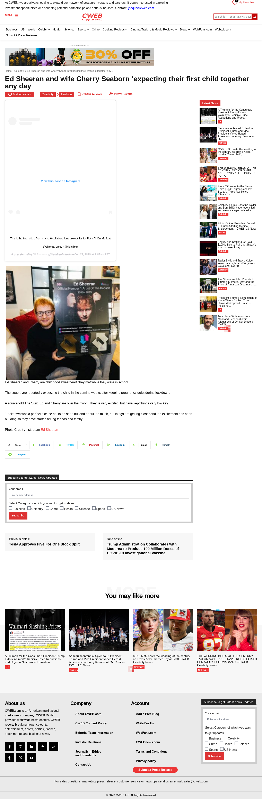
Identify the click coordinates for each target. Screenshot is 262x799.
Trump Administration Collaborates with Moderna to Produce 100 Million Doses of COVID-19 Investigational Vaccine (143, 548)
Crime (54, 509)
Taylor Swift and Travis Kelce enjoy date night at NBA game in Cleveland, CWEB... (237, 263)
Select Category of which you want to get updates (42, 503)
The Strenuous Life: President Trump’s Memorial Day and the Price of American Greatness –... (237, 282)
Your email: (16, 489)
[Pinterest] (42, 746)
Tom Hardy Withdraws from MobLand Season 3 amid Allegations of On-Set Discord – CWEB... (236, 320)
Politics (222, 143)
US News (117, 509)
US (220, 121)
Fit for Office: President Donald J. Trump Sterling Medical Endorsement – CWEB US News (237, 226)
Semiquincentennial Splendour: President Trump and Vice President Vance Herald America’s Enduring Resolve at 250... (236, 133)
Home (8, 71)
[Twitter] (20, 757)
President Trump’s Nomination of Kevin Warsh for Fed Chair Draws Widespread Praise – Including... (237, 301)
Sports (100, 509)
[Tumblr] (9, 757)
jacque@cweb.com (141, 8)
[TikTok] (53, 746)
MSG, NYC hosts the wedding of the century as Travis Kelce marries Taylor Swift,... (237, 152)
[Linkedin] (31, 746)
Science (84, 509)
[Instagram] (20, 746)
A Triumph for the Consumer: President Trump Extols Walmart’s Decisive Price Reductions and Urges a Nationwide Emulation (35, 659)
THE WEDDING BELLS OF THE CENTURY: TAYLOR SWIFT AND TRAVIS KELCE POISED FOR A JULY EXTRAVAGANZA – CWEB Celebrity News (227, 660)
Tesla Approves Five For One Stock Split (44, 544)
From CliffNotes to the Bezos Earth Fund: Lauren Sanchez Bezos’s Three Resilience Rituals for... (235, 190)
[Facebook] (9, 746)
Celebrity (19, 71)
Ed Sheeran (40, 254)
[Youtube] (31, 757)
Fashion (66, 94)
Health (68, 509)
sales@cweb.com (196, 781)
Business (18, 509)
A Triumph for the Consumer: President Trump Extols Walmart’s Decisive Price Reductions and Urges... (235, 113)
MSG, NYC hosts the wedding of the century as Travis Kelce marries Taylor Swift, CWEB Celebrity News (161, 659)
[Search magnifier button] (254, 16)
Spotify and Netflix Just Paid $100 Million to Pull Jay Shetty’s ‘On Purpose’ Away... (237, 244)
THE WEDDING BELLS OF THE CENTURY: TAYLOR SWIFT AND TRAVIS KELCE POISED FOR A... (237, 171)
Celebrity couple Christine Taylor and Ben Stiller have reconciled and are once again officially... (237, 207)
